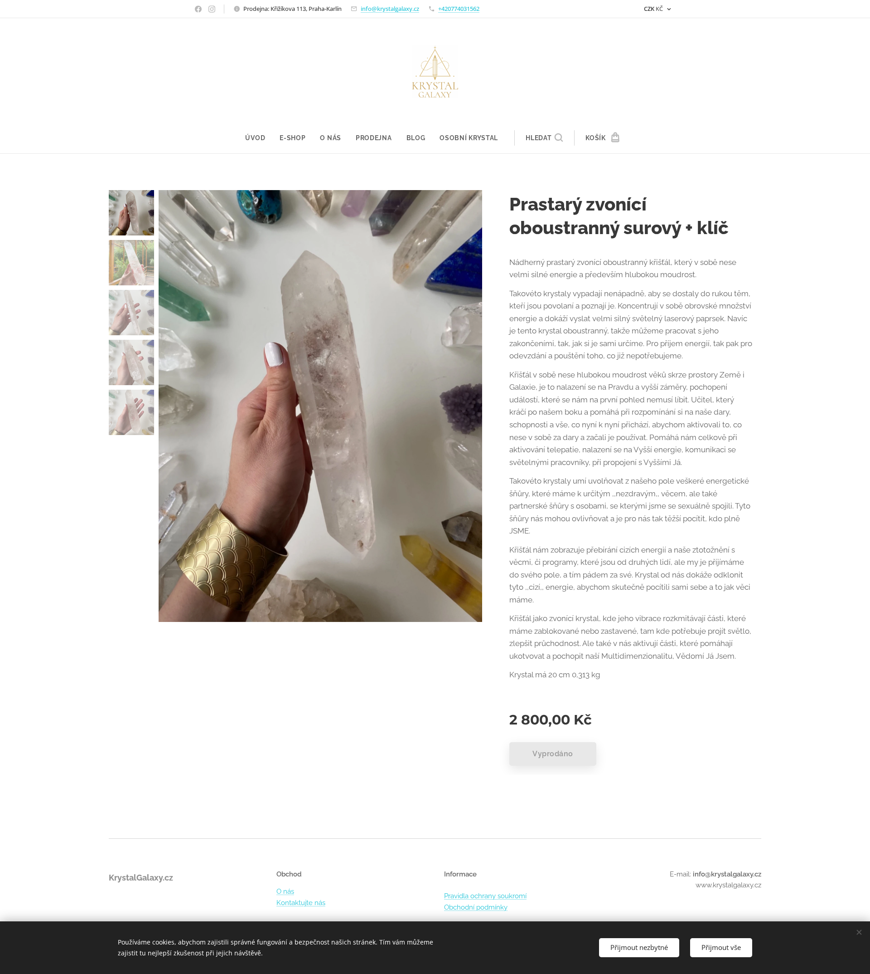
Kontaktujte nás (300, 903)
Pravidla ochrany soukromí (485, 896)
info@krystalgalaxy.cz (390, 9)
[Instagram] (212, 9)
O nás (285, 891)
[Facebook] (198, 9)
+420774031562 (458, 9)
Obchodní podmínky (476, 907)
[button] (544, 138)
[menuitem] (258, 138)
